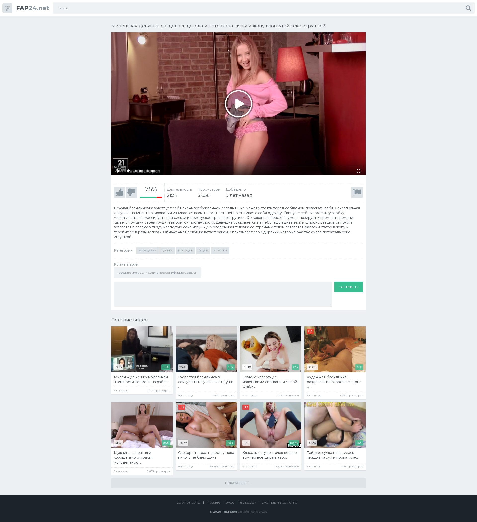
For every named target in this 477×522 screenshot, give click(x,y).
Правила (213, 502)
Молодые (185, 250)
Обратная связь (188, 502)
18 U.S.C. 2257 (247, 502)
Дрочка (167, 250)
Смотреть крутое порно (279, 502)
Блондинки (147, 250)
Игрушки (220, 250)
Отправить (348, 287)
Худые (203, 250)
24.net (32, 8)
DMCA (230, 502)
